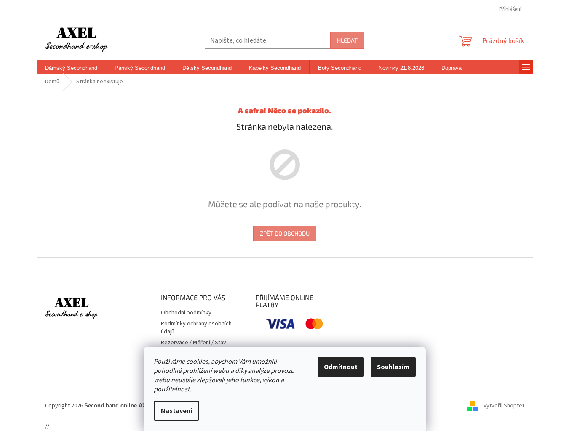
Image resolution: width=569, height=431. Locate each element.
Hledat (347, 40)
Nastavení (176, 410)
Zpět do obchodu (285, 233)
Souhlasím (393, 367)
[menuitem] (71, 68)
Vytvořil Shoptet (504, 406)
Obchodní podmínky (186, 313)
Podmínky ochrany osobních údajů (196, 327)
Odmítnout (341, 367)
